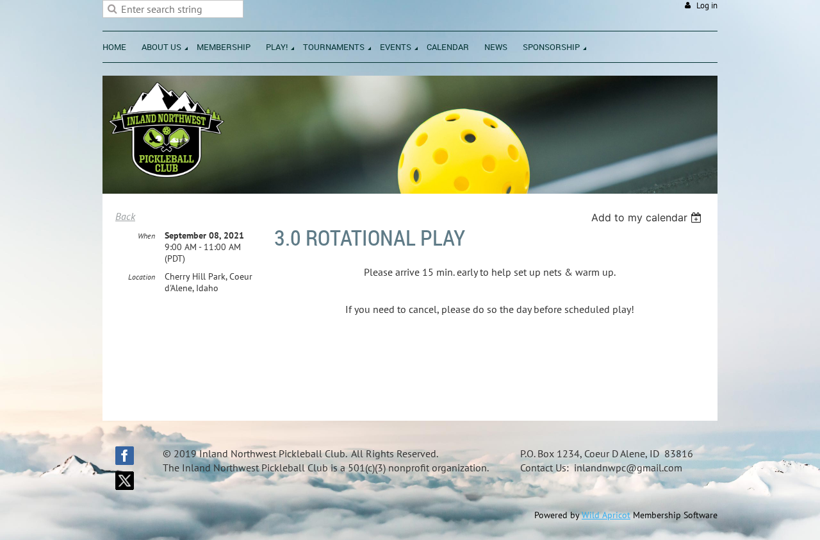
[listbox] (648, 217)
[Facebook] (124, 455)
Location (141, 277)
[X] (124, 480)
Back (125, 216)
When (146, 235)
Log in (707, 5)
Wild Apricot (606, 515)
